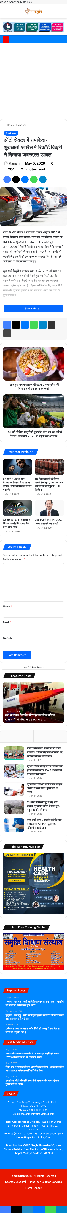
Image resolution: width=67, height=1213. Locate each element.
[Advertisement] (33, 80)
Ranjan (14, 163)
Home (10, 124)
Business (21, 124)
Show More (32, 308)
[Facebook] (7, 179)
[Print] (7, 333)
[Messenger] (25, 179)
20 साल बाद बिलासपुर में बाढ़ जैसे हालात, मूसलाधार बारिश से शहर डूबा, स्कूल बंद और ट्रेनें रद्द (43, 805)
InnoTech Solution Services (46, 1181)
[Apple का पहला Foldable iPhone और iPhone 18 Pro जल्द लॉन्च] (17, 508)
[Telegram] (43, 179)
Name (7, 606)
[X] (16, 179)
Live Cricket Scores (33, 667)
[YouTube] (31, 1160)
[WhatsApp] (34, 179)
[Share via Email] (51, 325)
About (38, 1187)
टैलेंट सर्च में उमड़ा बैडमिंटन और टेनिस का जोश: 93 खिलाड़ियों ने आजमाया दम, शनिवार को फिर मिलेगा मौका (45, 752)
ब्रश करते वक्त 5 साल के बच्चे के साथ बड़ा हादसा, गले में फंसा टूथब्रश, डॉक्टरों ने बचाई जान (44, 823)
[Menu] (62, 12)
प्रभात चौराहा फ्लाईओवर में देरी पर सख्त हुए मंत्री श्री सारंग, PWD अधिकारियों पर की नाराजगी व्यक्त (45, 769)
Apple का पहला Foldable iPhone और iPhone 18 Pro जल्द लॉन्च (16, 523)
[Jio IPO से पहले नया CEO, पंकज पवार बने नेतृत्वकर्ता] (49, 508)
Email (7, 622)
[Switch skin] (56, 12)
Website (8, 638)
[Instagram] (44, 1160)
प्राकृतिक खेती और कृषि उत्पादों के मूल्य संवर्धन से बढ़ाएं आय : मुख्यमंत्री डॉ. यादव (44, 787)
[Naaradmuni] (33, 11)
